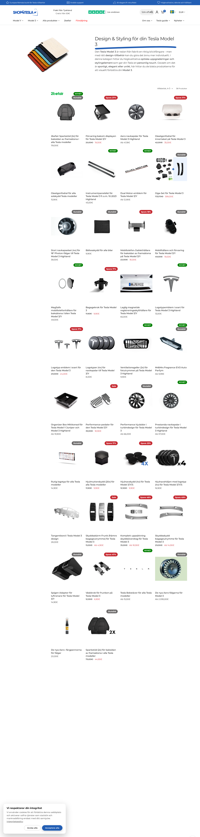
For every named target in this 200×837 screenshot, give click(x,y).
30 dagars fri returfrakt (126, 2)
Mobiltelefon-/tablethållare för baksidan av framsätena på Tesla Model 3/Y (135, 253)
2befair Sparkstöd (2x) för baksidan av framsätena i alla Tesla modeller (65, 139)
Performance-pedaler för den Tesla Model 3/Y (100, 426)
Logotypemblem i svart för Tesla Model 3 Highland (169, 309)
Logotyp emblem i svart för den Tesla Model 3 (66, 369)
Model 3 (32, 20)
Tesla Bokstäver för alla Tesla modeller (136, 594)
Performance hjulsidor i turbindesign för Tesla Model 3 (136, 427)
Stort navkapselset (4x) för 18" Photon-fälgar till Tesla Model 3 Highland (65, 253)
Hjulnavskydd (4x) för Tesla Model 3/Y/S (135, 483)
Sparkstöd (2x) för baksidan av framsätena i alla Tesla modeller (101, 653)
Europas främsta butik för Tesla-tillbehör (27, 2)
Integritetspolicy (15, 821)
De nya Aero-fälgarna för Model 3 (169, 594)
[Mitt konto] (157, 12)
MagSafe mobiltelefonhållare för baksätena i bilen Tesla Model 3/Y (63, 312)
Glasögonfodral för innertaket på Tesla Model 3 (170, 137)
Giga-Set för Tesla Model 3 (169, 193)
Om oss (146, 20)
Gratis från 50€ (63, 13)
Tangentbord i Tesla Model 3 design (66, 537)
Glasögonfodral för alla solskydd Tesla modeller (64, 194)
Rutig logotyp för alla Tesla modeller (65, 483)
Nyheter (178, 20)
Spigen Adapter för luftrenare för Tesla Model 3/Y (65, 596)
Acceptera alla (52, 828)
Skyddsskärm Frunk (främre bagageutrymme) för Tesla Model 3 (101, 538)
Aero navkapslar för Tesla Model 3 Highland (134, 137)
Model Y (17, 20)
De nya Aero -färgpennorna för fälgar (66, 651)
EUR (181, 12)
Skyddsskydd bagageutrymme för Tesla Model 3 (169, 538)
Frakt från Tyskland (62, 10)
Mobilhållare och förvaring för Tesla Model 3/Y (169, 252)
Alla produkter (50, 20)
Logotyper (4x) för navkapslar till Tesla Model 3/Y (100, 370)
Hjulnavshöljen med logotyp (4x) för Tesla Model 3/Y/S (170, 483)
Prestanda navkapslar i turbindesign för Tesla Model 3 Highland (171, 427)
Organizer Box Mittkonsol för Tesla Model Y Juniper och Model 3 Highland (67, 427)
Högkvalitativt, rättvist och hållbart (176, 2)
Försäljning (81, 20)
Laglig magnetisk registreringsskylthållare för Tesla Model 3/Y (135, 310)
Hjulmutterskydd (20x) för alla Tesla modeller (100, 483)
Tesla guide (162, 20)
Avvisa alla (32, 828)
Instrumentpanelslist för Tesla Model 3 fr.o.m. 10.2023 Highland (101, 196)
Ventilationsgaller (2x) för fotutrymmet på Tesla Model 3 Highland (136, 370)
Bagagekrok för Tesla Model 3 (101, 309)
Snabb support (77, 2)
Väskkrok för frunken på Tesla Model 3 (99, 594)
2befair (67, 20)
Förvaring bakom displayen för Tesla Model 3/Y (101, 137)
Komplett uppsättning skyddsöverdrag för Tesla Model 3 (134, 538)
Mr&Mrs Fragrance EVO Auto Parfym (171, 369)
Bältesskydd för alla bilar (99, 250)
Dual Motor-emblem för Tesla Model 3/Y (133, 194)
